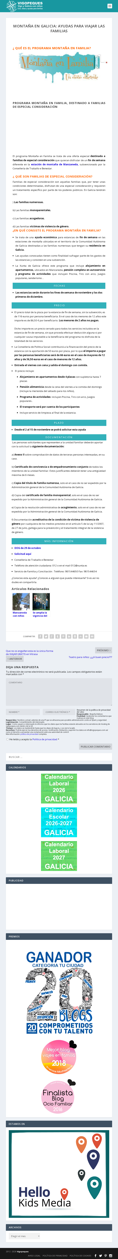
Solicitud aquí (22, 554)
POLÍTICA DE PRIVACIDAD (55, 1255)
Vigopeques (22, 1251)
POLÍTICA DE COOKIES (80, 1255)
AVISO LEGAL (34, 1255)
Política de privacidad (45, 739)
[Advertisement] (59, 130)
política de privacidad (29, 734)
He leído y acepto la (34, 739)
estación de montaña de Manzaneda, (55, 164)
